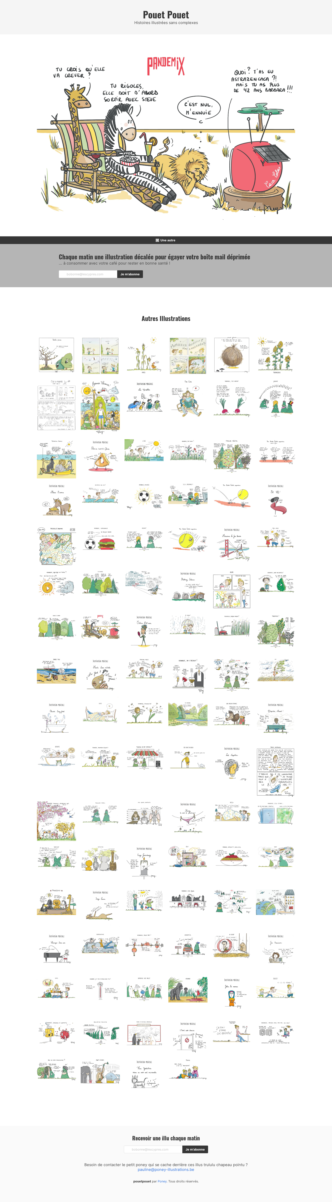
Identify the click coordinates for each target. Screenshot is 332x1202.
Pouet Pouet (166, 14)
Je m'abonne (130, 274)
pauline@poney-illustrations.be (166, 1169)
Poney (162, 1181)
